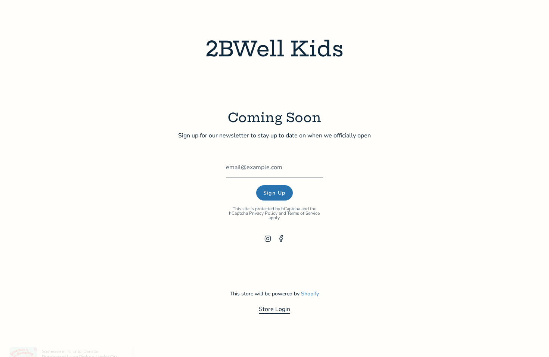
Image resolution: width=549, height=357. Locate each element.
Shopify (310, 293)
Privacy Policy (263, 213)
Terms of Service (304, 213)
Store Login (274, 309)
